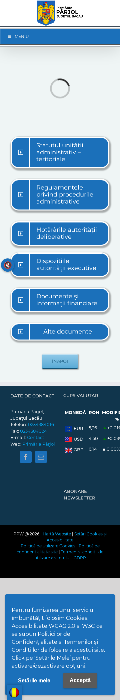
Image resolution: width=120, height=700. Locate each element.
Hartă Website (57, 533)
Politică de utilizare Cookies (48, 545)
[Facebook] (26, 457)
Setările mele (34, 680)
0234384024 (33, 431)
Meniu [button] (22, 36)
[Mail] (41, 457)
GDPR (80, 557)
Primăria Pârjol (38, 444)
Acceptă (80, 680)
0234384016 (41, 424)
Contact (35, 437)
